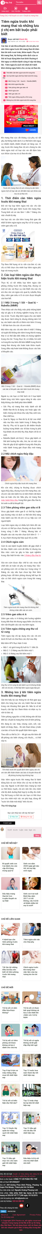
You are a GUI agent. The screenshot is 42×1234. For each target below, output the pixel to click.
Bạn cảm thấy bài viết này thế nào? (21, 813)
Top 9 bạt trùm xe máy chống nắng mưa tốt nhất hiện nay (10, 1074)
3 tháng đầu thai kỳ (32, 555)
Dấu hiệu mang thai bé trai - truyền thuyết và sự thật (9, 897)
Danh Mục (5, 11)
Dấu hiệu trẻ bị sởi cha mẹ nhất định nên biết (31, 1160)
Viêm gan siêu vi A (12, 94)
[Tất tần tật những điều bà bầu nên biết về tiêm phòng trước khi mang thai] (10, 957)
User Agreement (19, 1215)
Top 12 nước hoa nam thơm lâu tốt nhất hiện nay (30, 1072)
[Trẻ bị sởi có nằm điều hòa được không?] (10, 997)
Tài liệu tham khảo (33, 41)
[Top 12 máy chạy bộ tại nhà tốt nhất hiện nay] (31, 1090)
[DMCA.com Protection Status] (8, 1212)
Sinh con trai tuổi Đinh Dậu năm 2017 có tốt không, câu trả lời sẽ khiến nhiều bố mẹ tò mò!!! (30, 900)
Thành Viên (26, 11)
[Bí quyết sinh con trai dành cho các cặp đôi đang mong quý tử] (10, 853)
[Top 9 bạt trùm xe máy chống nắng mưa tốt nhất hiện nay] (10, 1060)
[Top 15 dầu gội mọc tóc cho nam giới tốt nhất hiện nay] (10, 1148)
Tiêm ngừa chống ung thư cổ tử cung (18, 97)
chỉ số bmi (31, 1176)
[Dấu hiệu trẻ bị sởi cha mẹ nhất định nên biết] (31, 1148)
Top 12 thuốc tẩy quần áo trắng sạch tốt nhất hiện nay (10, 1131)
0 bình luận (7, 823)
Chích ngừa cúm (12, 90)
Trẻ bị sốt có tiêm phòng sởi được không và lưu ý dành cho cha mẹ (10, 1044)
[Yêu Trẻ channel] (21, 1208)
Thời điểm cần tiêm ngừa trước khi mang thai (19, 73)
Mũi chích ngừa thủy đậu (14, 84)
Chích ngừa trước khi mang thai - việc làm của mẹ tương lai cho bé (30, 970)
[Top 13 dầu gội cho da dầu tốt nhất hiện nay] (31, 1118)
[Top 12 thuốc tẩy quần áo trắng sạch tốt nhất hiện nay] (10, 1118)
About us (4, 1215)
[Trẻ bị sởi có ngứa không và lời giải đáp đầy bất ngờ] (31, 1030)
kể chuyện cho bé (10, 1176)
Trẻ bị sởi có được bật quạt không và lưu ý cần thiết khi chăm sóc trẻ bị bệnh (31, 1012)
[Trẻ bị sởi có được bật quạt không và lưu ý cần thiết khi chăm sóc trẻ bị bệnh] (31, 997)
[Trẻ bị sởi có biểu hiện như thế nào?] (10, 1090)
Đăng (37, 835)
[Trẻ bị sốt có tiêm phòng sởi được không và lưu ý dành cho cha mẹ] (10, 1030)
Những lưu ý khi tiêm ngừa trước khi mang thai (20, 100)
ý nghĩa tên (22, 1176)
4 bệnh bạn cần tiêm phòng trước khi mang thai (10, 941)
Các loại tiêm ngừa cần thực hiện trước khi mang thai (20, 77)
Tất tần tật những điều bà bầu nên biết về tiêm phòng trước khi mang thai (10, 972)
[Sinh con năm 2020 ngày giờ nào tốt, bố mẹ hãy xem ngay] (31, 853)
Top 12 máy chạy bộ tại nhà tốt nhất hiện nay (31, 1102)
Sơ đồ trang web (7, 1217)
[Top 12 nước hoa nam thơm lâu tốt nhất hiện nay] (31, 1060)
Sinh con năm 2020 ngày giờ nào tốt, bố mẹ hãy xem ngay (31, 867)
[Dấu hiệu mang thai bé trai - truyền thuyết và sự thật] (10, 883)
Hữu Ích (14, 817)
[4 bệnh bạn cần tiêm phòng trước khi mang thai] (10, 929)
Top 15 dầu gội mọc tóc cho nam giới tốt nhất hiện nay (9, 1161)
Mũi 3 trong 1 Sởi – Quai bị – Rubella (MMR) (21, 81)
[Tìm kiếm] (39, 2)
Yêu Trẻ (8, 2)
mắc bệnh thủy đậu (9, 500)
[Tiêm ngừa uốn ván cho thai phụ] (31, 929)
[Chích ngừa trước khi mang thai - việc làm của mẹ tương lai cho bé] (31, 957)
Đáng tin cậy (27, 817)
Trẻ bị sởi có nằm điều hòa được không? (9, 1010)
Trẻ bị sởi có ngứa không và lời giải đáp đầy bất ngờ (31, 1042)
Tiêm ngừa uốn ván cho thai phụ (31, 940)
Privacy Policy (35, 1215)
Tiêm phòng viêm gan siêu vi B (16, 87)
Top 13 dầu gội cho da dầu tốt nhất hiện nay (29, 1130)
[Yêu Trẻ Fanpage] (27, 1208)
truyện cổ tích (18, 1174)
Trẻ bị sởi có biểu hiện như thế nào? (9, 1101)
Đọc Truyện (16, 11)
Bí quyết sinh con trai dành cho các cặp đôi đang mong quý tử (9, 867)
